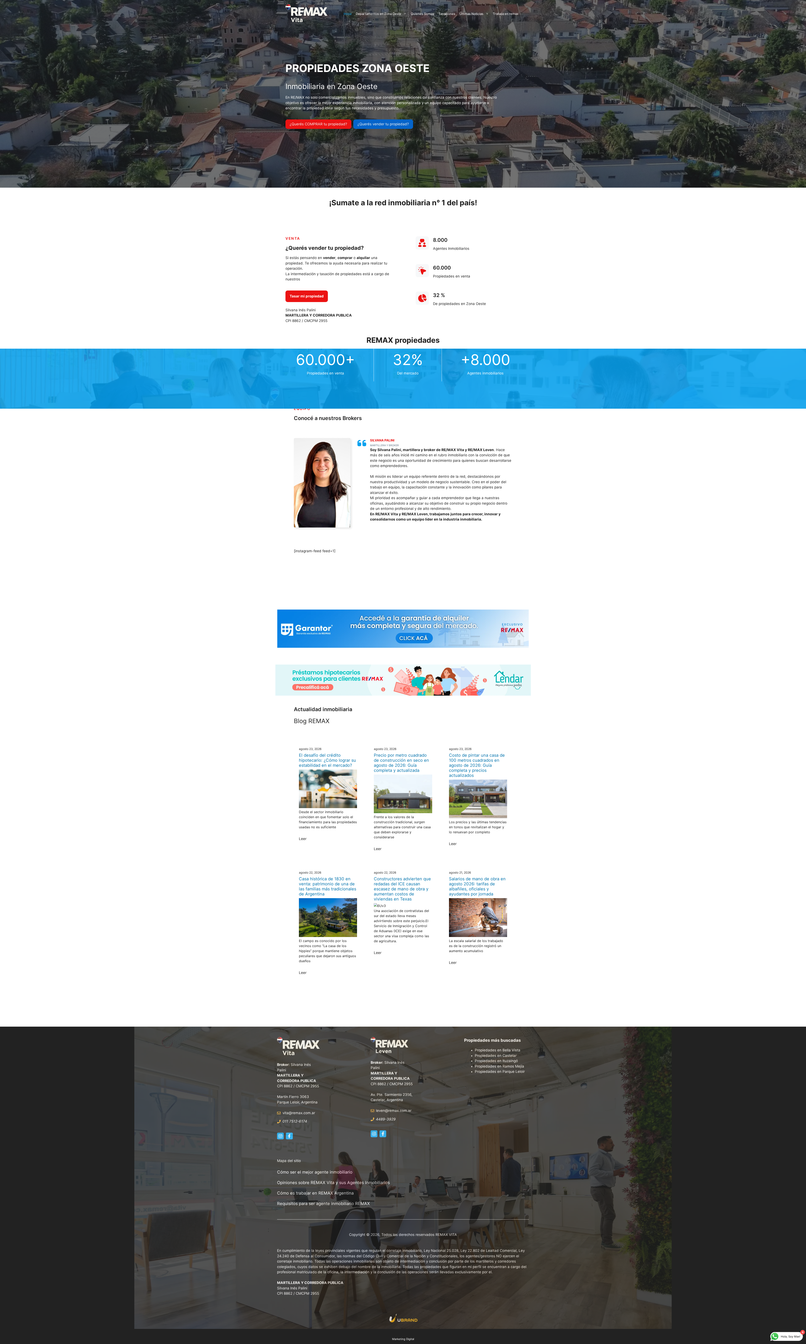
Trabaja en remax (505, 14)
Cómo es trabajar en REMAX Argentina (315, 1193)
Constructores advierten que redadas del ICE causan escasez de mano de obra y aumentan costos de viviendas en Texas (402, 889)
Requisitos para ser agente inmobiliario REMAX (324, 1203)
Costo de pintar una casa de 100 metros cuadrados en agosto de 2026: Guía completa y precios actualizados (477, 765)
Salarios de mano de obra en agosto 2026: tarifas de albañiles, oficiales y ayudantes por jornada (477, 886)
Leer (302, 839)
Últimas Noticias (471, 14)
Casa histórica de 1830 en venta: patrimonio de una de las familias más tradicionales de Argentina (327, 886)
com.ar (405, 1110)
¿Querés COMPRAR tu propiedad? (318, 124)
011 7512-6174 (295, 1121)
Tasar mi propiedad (307, 296)
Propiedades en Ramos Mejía (499, 1066)
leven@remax (387, 1110)
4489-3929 (386, 1119)
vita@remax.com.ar (299, 1113)
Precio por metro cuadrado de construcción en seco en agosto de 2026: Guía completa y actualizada (401, 763)
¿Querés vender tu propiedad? (383, 124)
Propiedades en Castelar (496, 1055)
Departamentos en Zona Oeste (378, 14)
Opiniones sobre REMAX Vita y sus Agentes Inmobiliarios (333, 1182)
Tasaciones (446, 14)
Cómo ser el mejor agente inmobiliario (314, 1172)
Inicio (348, 14)
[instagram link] (280, 1136)
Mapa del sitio (289, 1161)
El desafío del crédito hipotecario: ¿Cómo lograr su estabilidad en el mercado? (327, 760)
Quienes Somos (422, 14)
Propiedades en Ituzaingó (496, 1061)
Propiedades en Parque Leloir (500, 1071)
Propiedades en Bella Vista (497, 1050)
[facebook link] (289, 1136)
